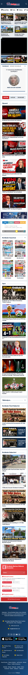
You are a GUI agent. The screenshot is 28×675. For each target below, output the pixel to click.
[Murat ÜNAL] (14, 80)
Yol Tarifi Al (16, 582)
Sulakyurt (16, 668)
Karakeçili (6, 668)
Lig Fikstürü (19, 662)
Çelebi (18, 667)
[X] (11, 634)
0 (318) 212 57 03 (7, 590)
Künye (9, 664)
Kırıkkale (5, 667)
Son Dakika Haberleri (5, 656)
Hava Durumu (4, 662)
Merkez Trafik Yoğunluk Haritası (19, 646)
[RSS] (19, 634)
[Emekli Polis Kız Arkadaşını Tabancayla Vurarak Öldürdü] (7, 59)
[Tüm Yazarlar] (25, 66)
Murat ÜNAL (14, 87)
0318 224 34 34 (15, 625)
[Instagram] (14, 634)
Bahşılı (9, 667)
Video (20, 10)
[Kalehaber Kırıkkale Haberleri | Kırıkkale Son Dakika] (13, 4)
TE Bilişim (18, 672)
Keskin (11, 668)
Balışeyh (14, 667)
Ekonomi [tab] (21, 97)
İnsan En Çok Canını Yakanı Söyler (14, 70)
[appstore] (7, 639)
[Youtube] (16, 634)
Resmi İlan (5, 10)
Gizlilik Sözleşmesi (15, 664)
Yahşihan (21, 668)
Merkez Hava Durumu (6, 646)
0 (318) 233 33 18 (7, 582)
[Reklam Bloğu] (14, 215)
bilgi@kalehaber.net (15, 628)
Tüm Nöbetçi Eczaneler (14, 599)
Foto (13, 10)
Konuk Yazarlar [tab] (15, 66)
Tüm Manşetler (20, 650)
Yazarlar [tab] (5, 66)
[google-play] (20, 639)
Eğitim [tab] (6, 97)
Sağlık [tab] (13, 97)
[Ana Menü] (1, 4)
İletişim (24, 662)
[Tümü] (25, 237)
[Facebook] (8, 634)
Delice (22, 667)
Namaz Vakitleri (12, 662)
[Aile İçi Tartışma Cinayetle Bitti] (20, 59)
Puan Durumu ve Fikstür (7, 651)
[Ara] (26, 4)
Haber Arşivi (19, 655)
